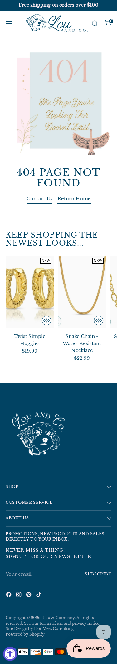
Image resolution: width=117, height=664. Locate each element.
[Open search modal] (94, 23)
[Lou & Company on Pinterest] (29, 595)
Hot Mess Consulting (54, 629)
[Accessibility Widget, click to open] (10, 654)
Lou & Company (58, 618)
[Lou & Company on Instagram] (19, 595)
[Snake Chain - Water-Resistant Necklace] (82, 292)
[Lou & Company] (57, 23)
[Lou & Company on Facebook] (9, 595)
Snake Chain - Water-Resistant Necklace (82, 343)
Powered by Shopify (25, 634)
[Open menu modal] (8, 23)
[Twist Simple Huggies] (30, 292)
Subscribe (98, 574)
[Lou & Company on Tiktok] (39, 595)
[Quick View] (46, 320)
